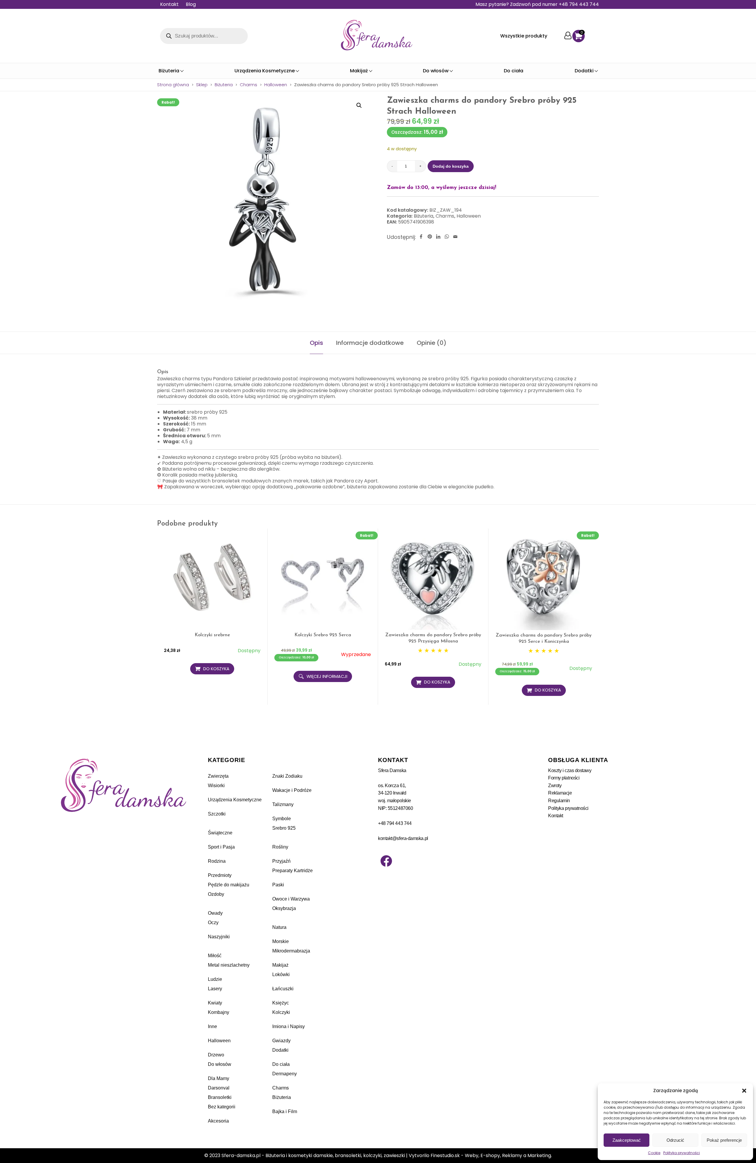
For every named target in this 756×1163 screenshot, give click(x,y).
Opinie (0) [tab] (432, 343)
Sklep (202, 85)
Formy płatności (563, 777)
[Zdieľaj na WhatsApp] (446, 237)
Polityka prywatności (681, 1152)
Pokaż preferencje (724, 1140)
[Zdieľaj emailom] (455, 237)
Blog (191, 4)
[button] (744, 1091)
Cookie (654, 1152)
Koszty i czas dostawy (570, 770)
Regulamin (559, 800)
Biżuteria (224, 85)
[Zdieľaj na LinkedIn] (438, 237)
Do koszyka (216, 669)
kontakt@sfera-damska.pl (403, 838)
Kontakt (169, 4)
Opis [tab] (316, 343)
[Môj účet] (567, 36)
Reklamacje (560, 792)
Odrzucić (675, 1140)
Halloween (275, 85)
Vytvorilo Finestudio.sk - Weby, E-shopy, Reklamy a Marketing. (480, 1155)
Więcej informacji (327, 676)
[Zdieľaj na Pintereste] (429, 237)
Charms (248, 85)
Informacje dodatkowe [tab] (370, 343)
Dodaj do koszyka (451, 166)
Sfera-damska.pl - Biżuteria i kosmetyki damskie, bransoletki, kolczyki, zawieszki (313, 1155)
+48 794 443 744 (394, 823)
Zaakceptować (626, 1140)
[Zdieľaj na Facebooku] (421, 237)
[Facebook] (386, 861)
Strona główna (173, 85)
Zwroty (554, 785)
